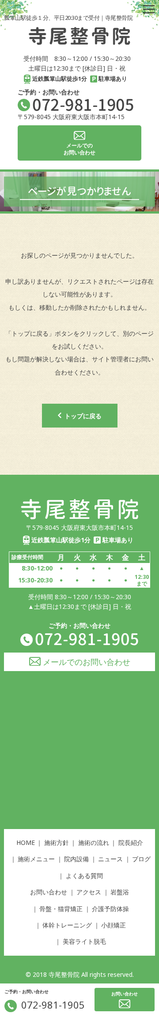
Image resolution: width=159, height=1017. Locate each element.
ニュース (110, 859)
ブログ (141, 859)
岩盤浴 (119, 892)
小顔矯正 (113, 925)
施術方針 (56, 842)
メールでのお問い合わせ (86, 662)
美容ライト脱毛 (84, 941)
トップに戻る (83, 416)
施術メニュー (36, 859)
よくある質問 (84, 875)
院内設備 (76, 859)
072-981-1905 (83, 105)
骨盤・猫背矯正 (61, 908)
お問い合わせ (48, 892)
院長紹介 (130, 842)
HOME (25, 842)
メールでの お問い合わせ (79, 149)
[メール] (124, 1003)
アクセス (88, 892)
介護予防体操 (110, 908)
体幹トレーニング (67, 925)
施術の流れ (93, 842)
